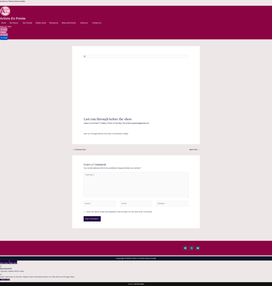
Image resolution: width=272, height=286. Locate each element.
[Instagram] (191, 248)
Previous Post (79, 149)
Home (3, 23)
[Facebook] (185, 248)
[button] (14, 22)
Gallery (104, 123)
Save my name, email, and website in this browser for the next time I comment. (119, 212)
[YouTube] (198, 248)
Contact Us (96, 23)
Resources (53, 23)
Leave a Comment (91, 123)
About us (84, 23)
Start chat (5, 279)
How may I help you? (8, 263)
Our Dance (14, 23)
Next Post (194, 149)
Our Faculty (27, 23)
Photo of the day (114, 123)
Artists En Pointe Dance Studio (12, 1)
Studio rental (41, 23)
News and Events (69, 23)
